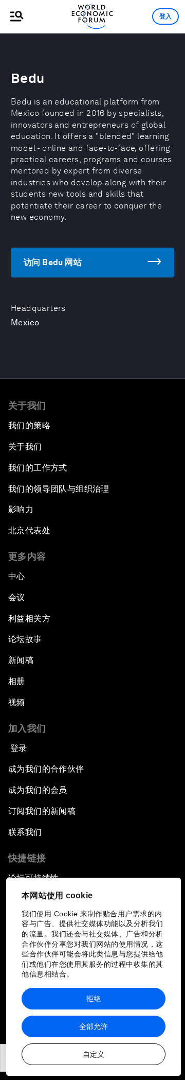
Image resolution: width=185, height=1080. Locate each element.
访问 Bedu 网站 (53, 262)
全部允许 (93, 1026)
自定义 (93, 1054)
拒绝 (93, 999)
